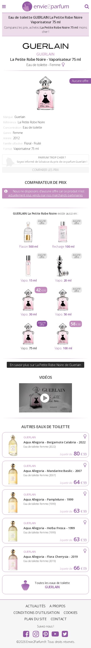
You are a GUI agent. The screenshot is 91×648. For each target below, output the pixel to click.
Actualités (35, 606)
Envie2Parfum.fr (45, 6)
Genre (7, 133)
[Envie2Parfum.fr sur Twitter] (64, 632)
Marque (8, 117)
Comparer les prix (45, 170)
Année (7, 138)
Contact (59, 619)
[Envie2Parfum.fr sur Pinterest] (45, 632)
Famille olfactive (12, 143)
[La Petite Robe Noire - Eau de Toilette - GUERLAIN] (45, 397)
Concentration (12, 127)
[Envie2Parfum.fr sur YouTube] (55, 632)
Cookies (70, 612)
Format (7, 149)
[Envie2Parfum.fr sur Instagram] (35, 632)
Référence (9, 122)
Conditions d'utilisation (36, 612)
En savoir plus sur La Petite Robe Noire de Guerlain (45, 365)
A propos (57, 606)
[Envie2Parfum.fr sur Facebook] (26, 632)
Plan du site (35, 619)
